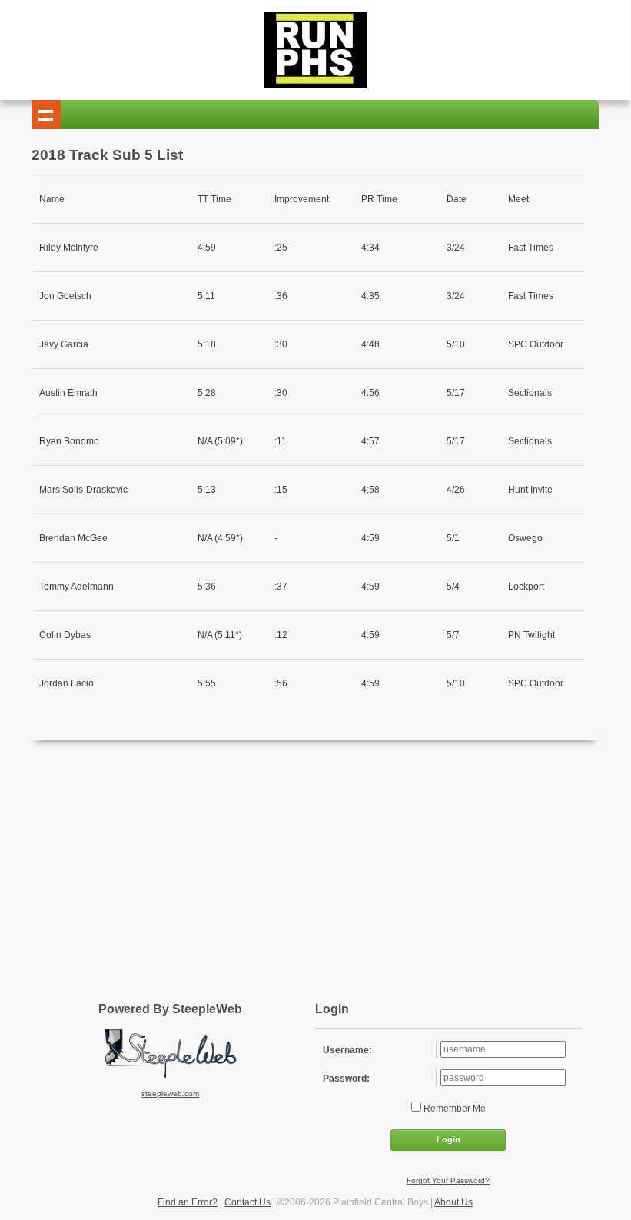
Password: (346, 1078)
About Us (453, 1202)
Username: (347, 1050)
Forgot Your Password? (448, 1180)
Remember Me (453, 1108)
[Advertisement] (331, 863)
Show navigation (46, 114)
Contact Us (247, 1202)
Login (448, 1139)
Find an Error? (188, 1202)
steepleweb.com (170, 1093)
